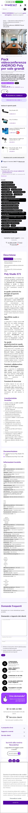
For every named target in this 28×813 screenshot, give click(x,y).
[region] (14, 787)
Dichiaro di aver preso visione (14, 647)
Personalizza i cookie (15, 798)
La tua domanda (6, 619)
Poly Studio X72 (8, 259)
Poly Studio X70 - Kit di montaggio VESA (13, 270)
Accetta (15, 802)
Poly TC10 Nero (18, 259)
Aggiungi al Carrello (15, 95)
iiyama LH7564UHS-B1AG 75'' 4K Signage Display (12, 262)
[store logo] (11, 5)
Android (5, 23)
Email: (3, 641)
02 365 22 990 (15, 709)
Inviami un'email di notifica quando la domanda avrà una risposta (12, 651)
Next (27, 15)
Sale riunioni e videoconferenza (15, 20)
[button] (7, 727)
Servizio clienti (15, 717)
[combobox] (14, 9)
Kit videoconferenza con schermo (11, 22)
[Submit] (25, 9)
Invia (3, 655)
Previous (0, 15)
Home (4, 20)
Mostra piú (22, 161)
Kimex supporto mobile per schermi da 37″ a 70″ (13, 266)
